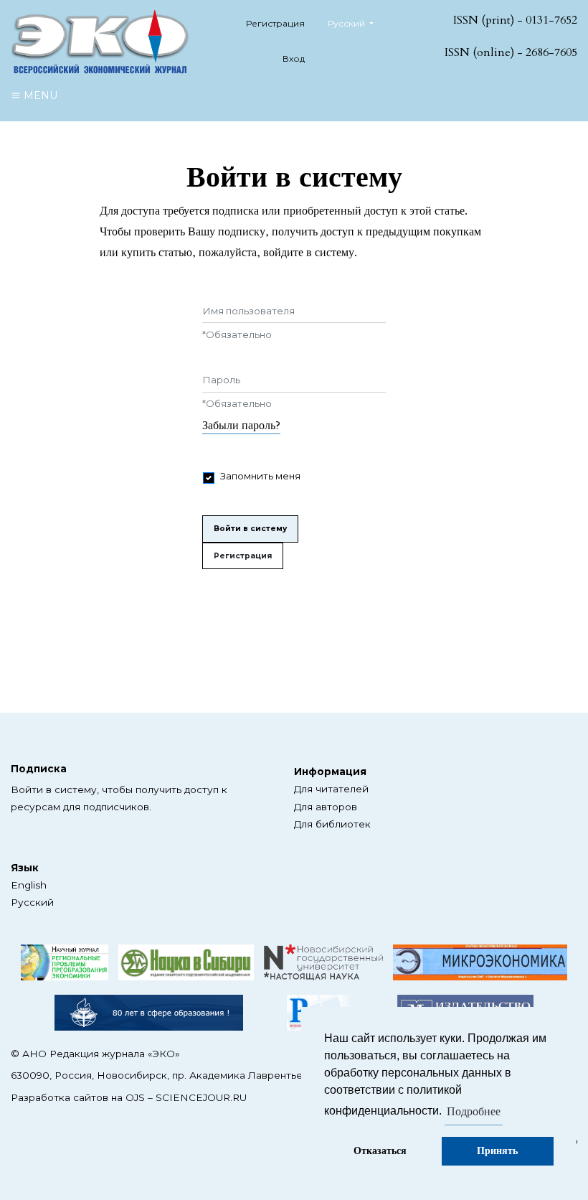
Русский (32, 902)
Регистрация (275, 23)
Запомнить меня (260, 476)
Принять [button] (497, 1151)
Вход (294, 58)
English (29, 885)
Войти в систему (250, 528)
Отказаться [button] (380, 1151)
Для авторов (325, 806)
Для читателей (331, 788)
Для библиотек (332, 824)
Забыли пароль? (241, 425)
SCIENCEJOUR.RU (201, 1097)
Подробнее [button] (474, 1112)
